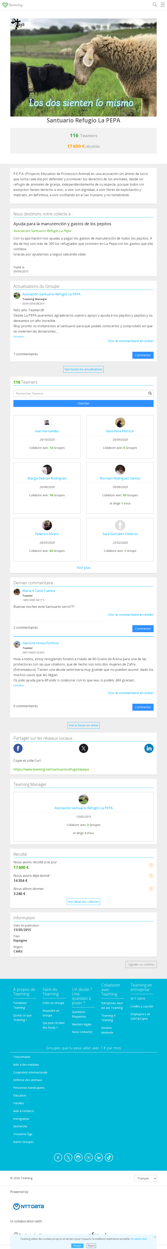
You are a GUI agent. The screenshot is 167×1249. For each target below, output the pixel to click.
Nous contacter (82, 1032)
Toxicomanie (21, 1057)
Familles (18, 1103)
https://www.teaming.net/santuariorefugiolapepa (51, 769)
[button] (151, 865)
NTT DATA (138, 998)
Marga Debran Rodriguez (47, 478)
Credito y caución (142, 1006)
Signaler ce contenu (141, 964)
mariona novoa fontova (40, 643)
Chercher (83, 403)
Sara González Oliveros (120, 534)
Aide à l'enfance (23, 1111)
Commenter (143, 355)
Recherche (20, 1126)
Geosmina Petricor (120, 431)
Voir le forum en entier (83, 725)
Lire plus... (19, 336)
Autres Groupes (23, 1142)
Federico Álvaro (47, 534)
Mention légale (81, 1024)
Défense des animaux (27, 1080)
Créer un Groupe (53, 1003)
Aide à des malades (26, 1064)
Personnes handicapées (29, 1088)
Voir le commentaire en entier (131, 341)
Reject (91, 1245)
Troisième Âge (22, 1134)
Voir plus (83, 567)
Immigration (21, 1119)
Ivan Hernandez (47, 431)
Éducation (19, 1095)
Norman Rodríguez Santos (120, 478)
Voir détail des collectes (83, 902)
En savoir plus (139, 1239)
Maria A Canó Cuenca (38, 590)
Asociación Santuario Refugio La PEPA (51, 294)
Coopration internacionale (30, 1072)
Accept (77, 1245)
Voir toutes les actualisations (83, 369)
